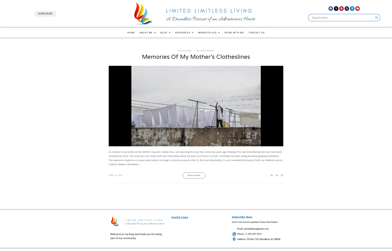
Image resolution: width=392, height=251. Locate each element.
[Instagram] (347, 8)
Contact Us (257, 32)
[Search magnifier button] (377, 17)
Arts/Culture (184, 51)
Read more (194, 175)
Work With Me (234, 32)
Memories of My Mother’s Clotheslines (196, 56)
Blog (164, 32)
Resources (182, 32)
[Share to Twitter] (277, 175)
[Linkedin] (352, 8)
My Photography (205, 51)
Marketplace (207, 32)
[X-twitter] (336, 8)
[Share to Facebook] (272, 175)
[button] (147, 32)
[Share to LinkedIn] (282, 175)
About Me (146, 32)
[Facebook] (330, 8)
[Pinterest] (341, 8)
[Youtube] (357, 8)
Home (131, 32)
